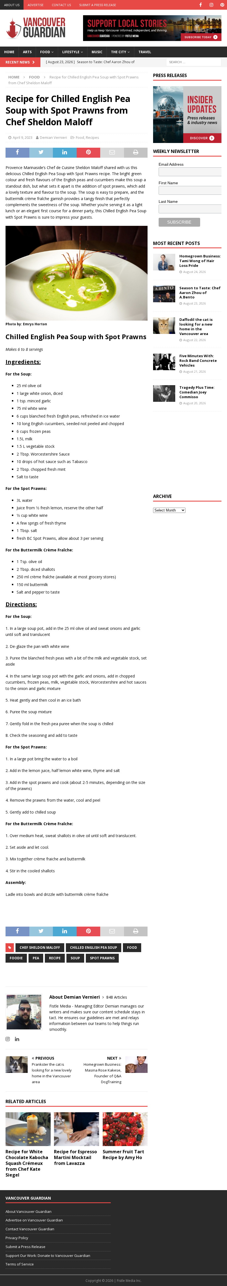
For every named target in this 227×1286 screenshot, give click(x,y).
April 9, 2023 (22, 137)
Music (97, 52)
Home (9, 52)
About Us (11, 5)
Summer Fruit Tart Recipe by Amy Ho (123, 1154)
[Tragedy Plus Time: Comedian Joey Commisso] (164, 393)
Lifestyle (70, 52)
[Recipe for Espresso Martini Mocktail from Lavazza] (76, 1129)
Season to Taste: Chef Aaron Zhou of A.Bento (200, 292)
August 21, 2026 (194, 371)
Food (45, 52)
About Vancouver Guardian (28, 1211)
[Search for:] (193, 61)
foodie (16, 958)
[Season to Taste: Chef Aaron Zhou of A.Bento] (164, 294)
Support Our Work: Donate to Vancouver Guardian (48, 1255)
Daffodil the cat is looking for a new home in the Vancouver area (196, 326)
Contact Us (61, 5)
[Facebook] (200, 5)
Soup (75, 958)
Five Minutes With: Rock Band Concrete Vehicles (198, 360)
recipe (55, 958)
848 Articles (116, 997)
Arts (27, 52)
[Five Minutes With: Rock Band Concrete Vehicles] (164, 362)
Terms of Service (20, 1264)
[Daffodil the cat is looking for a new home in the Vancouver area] (164, 325)
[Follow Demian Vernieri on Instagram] (8, 1039)
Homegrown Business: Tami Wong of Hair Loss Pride (200, 261)
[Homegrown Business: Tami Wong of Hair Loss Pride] (164, 262)
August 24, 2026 (194, 272)
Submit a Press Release (97, 5)
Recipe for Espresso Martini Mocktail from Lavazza (75, 1157)
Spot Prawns (102, 958)
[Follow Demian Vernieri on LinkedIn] (15, 1039)
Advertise (35, 5)
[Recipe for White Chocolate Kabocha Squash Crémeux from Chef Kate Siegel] (28, 1129)
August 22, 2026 (194, 340)
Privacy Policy (17, 1237)
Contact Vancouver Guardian (30, 1228)
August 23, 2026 (194, 303)
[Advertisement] (190, 451)
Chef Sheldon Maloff (40, 947)
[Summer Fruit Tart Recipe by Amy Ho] (125, 1129)
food (132, 947)
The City (118, 52)
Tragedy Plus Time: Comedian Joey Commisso (197, 392)
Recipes (92, 137)
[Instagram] (211, 5)
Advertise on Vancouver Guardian (34, 1220)
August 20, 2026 (194, 403)
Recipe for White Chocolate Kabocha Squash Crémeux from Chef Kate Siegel (27, 1163)
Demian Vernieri (53, 137)
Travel (144, 52)
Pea (36, 958)
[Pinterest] (222, 5)
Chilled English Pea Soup (93, 947)
